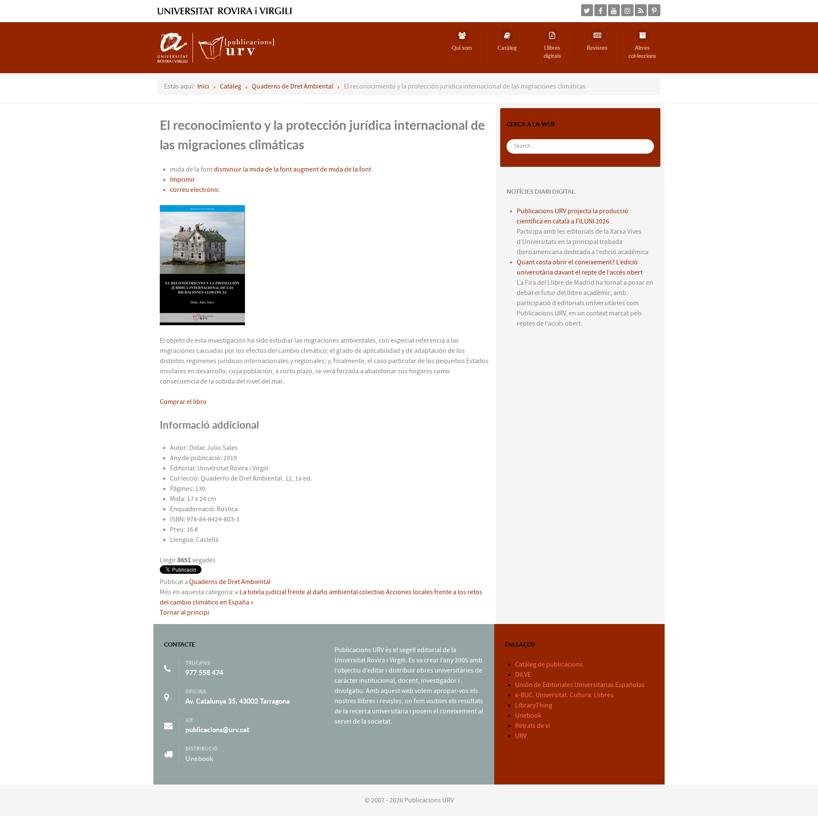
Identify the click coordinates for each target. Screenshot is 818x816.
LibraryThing (533, 705)
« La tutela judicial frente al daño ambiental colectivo (310, 592)
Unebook (199, 758)
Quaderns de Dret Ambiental (230, 582)
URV (521, 736)
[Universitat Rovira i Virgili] (225, 10)
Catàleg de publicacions (549, 664)
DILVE (523, 675)
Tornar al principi (184, 612)
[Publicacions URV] (216, 47)
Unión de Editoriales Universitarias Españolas (580, 685)
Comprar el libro (183, 402)
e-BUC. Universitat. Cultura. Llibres (564, 695)
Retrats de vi (532, 726)
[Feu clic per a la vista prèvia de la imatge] (202, 265)
